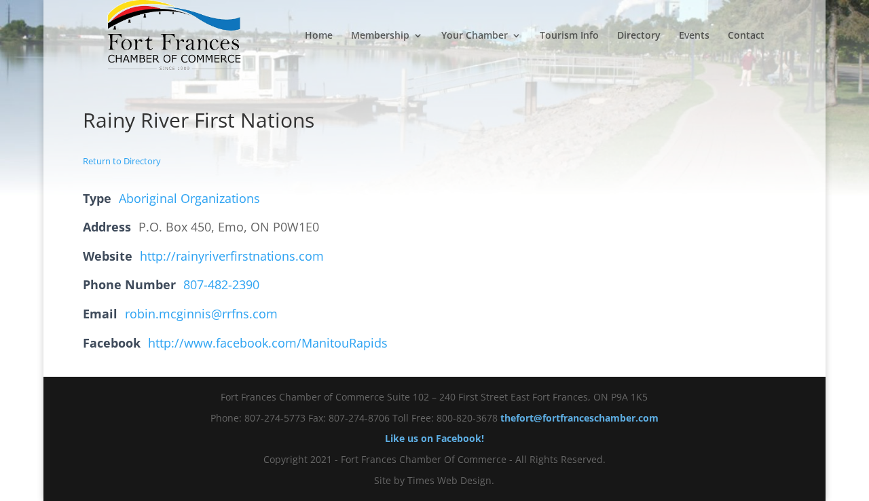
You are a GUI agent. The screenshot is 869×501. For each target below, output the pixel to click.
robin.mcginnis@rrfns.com (201, 313)
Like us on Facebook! (434, 438)
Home (319, 36)
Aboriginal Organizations (189, 198)
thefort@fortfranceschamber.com (579, 417)
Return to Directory (122, 161)
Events (694, 36)
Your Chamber (474, 36)
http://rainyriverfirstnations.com (232, 256)
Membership (380, 36)
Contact (746, 36)
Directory (639, 36)
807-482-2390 (221, 284)
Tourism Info (569, 36)
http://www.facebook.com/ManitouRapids (268, 343)
